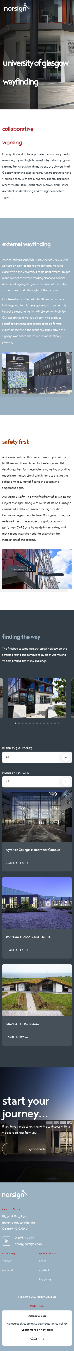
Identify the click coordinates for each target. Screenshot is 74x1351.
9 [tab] (44, 723)
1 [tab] (15, 723)
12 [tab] (55, 723)
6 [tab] (33, 723)
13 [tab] (58, 723)
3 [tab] (22, 723)
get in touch (37, 1149)
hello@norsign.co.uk (28, 1244)
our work (8, 1270)
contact (44, 1270)
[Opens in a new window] (6, 1241)
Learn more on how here (37, 1330)
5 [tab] (30, 723)
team (42, 1261)
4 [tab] (26, 723)
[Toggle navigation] (66, 8)
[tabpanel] (37, 698)
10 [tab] (48, 723)
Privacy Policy (37, 1305)
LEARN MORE (15, 863)
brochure (45, 1279)
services (7, 1261)
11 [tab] (51, 723)
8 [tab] (40, 723)
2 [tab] (19, 723)
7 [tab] (37, 723)
